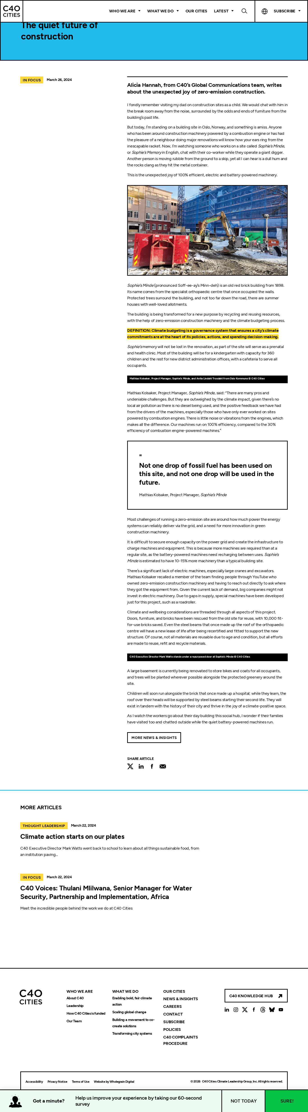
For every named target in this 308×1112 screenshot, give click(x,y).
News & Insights (180, 998)
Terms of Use (80, 1082)
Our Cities (196, 11)
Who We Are (122, 11)
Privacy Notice (57, 1082)
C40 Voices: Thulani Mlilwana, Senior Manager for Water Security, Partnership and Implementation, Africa (106, 892)
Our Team (74, 1021)
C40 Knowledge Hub (251, 995)
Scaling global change (129, 1012)
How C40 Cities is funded (86, 1013)
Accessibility (34, 1082)
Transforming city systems (132, 1034)
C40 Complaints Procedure (180, 1040)
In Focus (32, 80)
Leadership (75, 1006)
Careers (172, 1006)
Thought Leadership (44, 826)
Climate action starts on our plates (72, 836)
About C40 (75, 998)
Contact (173, 1014)
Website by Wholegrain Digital (114, 1082)
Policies (172, 1029)
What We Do (160, 11)
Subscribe (174, 1021)
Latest (221, 11)
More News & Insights (154, 738)
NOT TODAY (244, 1101)
